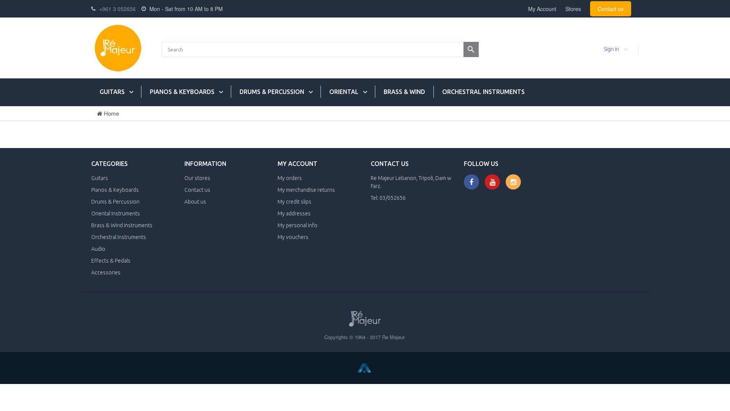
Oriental (344, 91)
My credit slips (294, 202)
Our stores (197, 178)
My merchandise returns (306, 190)
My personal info (297, 225)
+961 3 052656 (117, 9)
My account (297, 163)
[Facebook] (471, 182)
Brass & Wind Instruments (121, 225)
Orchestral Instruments (483, 91)
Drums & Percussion (272, 91)
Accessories (106, 272)
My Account (542, 9)
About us (195, 202)
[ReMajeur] (117, 48)
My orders (290, 178)
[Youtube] (492, 182)
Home (110, 113)
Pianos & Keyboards (182, 91)
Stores (573, 9)
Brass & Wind (404, 91)
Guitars (112, 91)
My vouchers (293, 237)
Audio (98, 249)
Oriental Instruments (115, 213)
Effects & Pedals (110, 261)
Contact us (611, 9)
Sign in (611, 49)
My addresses (294, 213)
